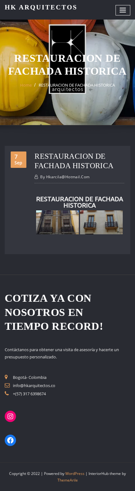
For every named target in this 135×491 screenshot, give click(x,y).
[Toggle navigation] (123, 10)
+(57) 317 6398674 (29, 394)
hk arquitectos (41, 7)
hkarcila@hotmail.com (64, 177)
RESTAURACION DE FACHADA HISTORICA (77, 85)
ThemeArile (67, 480)
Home (26, 85)
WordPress (74, 473)
